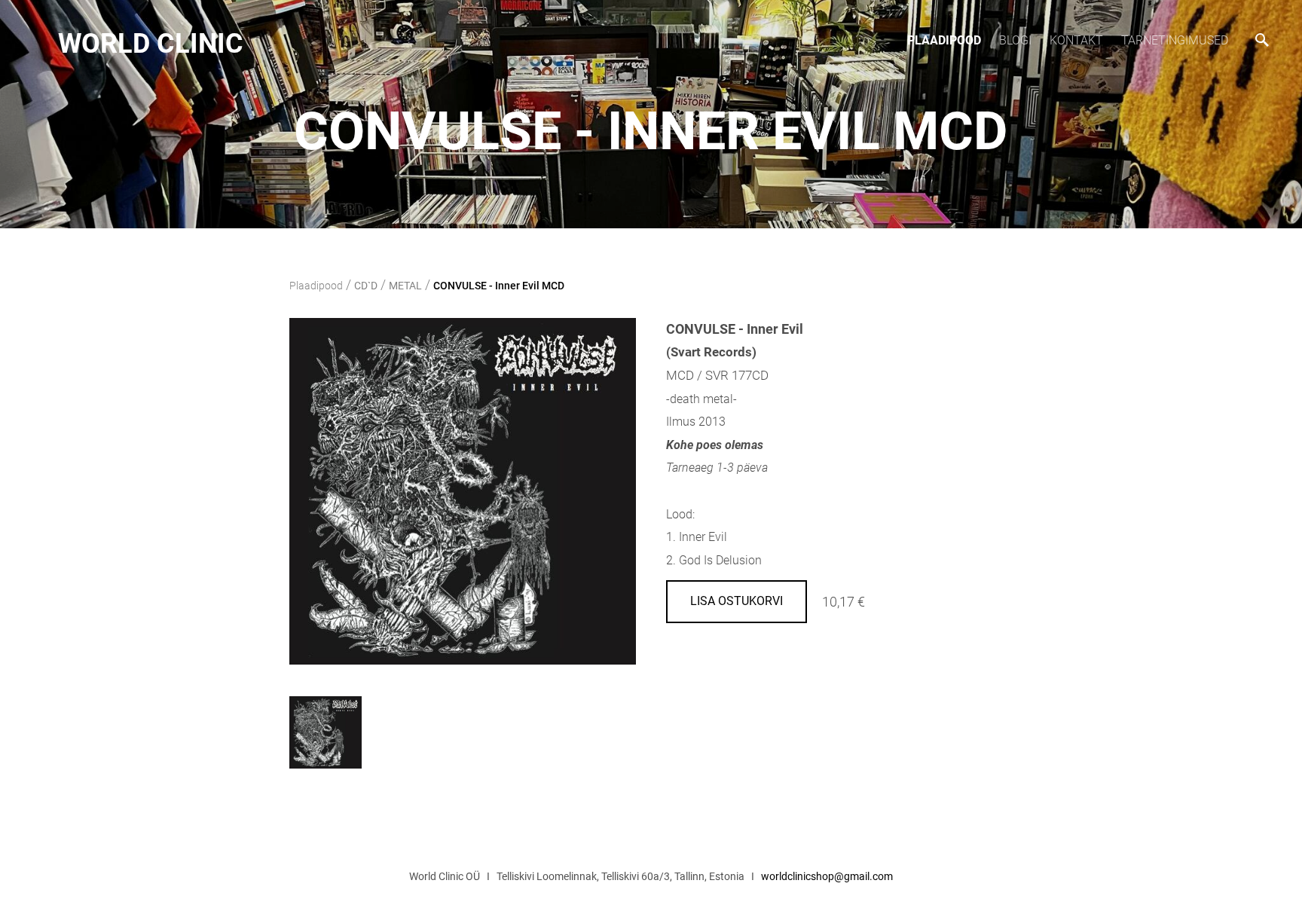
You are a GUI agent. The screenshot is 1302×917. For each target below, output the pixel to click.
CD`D (365, 286)
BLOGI (1015, 40)
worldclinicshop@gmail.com (827, 876)
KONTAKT (1076, 40)
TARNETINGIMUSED (1174, 40)
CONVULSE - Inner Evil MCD (498, 286)
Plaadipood (944, 40)
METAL (405, 286)
